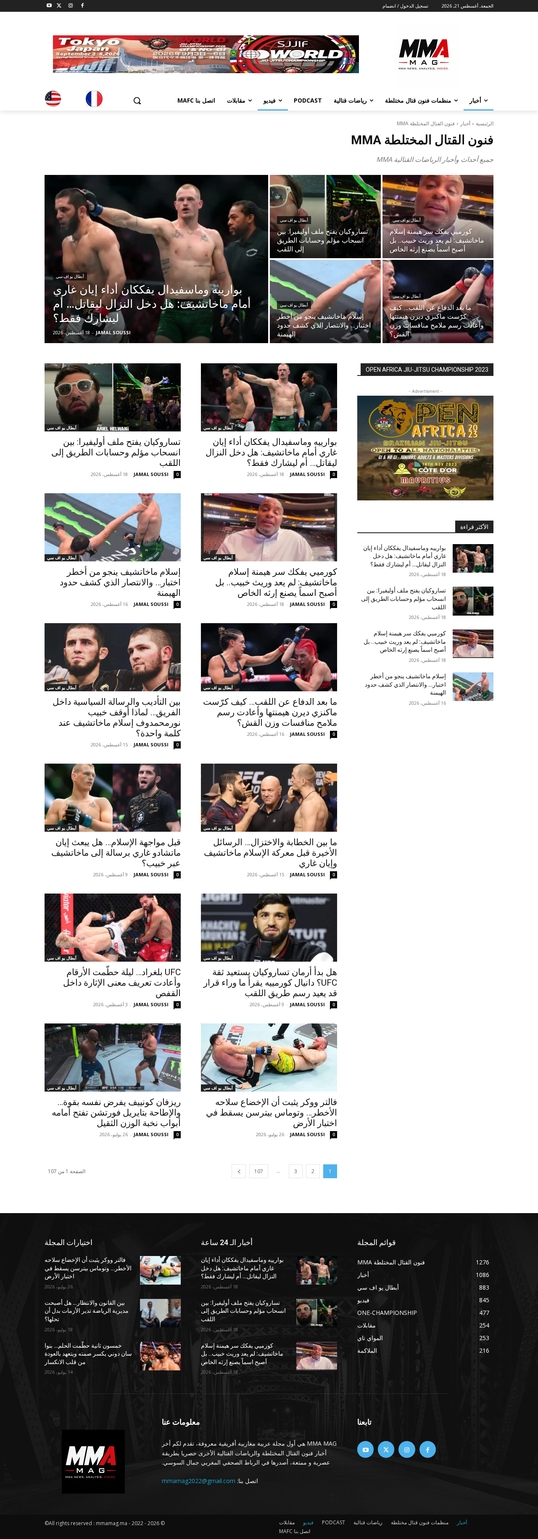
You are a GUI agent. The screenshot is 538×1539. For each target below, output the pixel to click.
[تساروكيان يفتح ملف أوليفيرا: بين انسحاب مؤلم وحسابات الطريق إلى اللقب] (325, 216)
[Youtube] (49, 6)
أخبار (465, 123)
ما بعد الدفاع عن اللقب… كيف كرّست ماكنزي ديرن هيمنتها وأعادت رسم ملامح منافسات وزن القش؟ (270, 712)
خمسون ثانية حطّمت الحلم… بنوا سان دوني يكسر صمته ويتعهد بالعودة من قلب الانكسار (88, 1353)
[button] (137, 100)
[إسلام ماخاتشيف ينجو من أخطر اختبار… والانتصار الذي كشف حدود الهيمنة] (325, 301)
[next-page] (239, 1171)
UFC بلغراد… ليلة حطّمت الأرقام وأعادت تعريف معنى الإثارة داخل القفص (122, 982)
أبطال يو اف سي (70, 276)
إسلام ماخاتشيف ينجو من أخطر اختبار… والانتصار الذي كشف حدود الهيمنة (120, 582)
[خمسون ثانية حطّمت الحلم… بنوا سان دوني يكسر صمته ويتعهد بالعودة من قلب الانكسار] (160, 1356)
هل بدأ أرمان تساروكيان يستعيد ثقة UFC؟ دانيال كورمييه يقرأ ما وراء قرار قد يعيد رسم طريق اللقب (270, 982)
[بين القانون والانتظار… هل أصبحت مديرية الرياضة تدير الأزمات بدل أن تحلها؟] (160, 1313)
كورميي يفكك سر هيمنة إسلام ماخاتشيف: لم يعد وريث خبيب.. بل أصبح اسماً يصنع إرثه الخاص (276, 582)
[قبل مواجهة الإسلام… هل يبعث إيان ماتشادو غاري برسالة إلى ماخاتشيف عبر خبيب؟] (113, 798)
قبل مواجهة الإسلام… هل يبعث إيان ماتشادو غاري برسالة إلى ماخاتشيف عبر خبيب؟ (116, 852)
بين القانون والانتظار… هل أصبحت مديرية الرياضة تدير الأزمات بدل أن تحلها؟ (87, 1310)
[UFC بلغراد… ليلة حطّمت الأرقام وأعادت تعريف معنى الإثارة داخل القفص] (113, 928)
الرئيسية (484, 123)
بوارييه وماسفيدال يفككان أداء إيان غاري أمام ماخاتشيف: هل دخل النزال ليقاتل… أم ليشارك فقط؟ (271, 452)
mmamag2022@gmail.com (198, 1481)
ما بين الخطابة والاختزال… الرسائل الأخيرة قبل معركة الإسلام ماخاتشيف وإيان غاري (270, 852)
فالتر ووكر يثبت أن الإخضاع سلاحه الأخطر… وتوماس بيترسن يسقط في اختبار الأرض (271, 1112)
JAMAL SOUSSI (307, 474)
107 (258, 1171)
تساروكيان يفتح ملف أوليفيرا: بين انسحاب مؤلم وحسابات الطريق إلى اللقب (116, 452)
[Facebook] (82, 6)
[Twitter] (59, 6)
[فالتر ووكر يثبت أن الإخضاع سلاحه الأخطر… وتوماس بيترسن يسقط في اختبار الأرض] (269, 1057)
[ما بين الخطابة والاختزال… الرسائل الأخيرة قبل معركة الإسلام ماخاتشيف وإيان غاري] (269, 798)
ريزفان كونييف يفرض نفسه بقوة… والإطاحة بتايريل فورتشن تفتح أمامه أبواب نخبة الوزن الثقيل (116, 1112)
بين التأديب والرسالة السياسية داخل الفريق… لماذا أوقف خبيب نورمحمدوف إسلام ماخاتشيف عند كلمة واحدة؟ (117, 717)
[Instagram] (71, 6)
